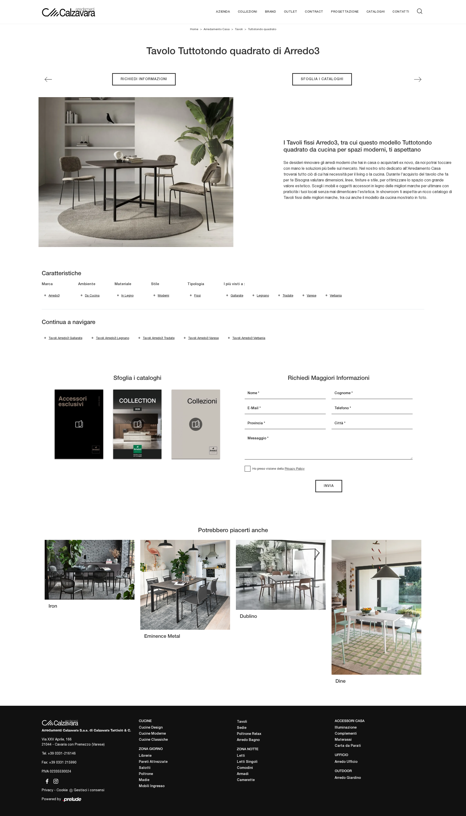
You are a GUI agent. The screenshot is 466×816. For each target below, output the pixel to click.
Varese (311, 295)
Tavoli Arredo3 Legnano (112, 338)
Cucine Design (151, 727)
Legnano (263, 295)
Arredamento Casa (217, 29)
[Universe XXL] (48, 79)
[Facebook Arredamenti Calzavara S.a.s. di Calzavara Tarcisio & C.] (46, 780)
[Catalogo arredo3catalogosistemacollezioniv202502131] (195, 424)
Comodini (245, 768)
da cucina (92, 295)
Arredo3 (54, 295)
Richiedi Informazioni (144, 79)
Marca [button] (47, 284)
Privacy (47, 790)
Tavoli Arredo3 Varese (203, 338)
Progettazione (345, 11)
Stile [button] (155, 284)
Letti (241, 755)
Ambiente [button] (86, 284)
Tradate (288, 295)
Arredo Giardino (348, 778)
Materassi (343, 739)
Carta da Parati (348, 746)
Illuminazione (346, 727)
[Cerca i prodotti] (420, 11)
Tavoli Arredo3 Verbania (248, 338)
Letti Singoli (247, 762)
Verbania (336, 295)
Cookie (62, 790)
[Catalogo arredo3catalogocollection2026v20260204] (137, 424)
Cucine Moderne (152, 733)
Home (194, 29)
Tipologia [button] (195, 284)
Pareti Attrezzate (153, 762)
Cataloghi (375, 11)
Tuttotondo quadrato (262, 29)
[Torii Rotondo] (417, 79)
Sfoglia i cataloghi (322, 79)
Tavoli (239, 29)
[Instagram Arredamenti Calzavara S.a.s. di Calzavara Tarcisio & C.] (54, 780)
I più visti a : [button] (234, 284)
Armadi (243, 774)
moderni (163, 295)
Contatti (400, 11)
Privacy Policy (295, 468)
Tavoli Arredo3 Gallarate (65, 338)
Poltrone (146, 774)
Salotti (144, 768)
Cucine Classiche (153, 739)
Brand (270, 11)
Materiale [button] (123, 284)
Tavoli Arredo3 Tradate (159, 338)
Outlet (290, 11)
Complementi (346, 733)
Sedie (241, 728)
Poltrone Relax (249, 734)
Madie (144, 780)
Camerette (246, 780)
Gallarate (237, 295)
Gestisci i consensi (89, 790)
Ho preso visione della (278, 468)
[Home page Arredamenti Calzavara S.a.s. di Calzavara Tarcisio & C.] (84, 12)
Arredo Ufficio (346, 762)
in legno (127, 295)
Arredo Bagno (248, 740)
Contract (314, 11)
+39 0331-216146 (62, 753)
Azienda (223, 11)
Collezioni (247, 11)
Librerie (145, 755)
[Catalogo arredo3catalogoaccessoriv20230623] (78, 424)
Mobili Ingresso (152, 786)
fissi (197, 295)
